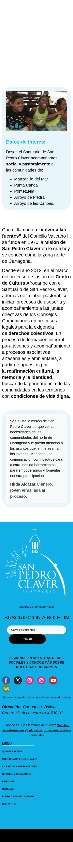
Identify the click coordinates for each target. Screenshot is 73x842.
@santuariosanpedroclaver (52, 697)
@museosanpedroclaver (18, 697)
